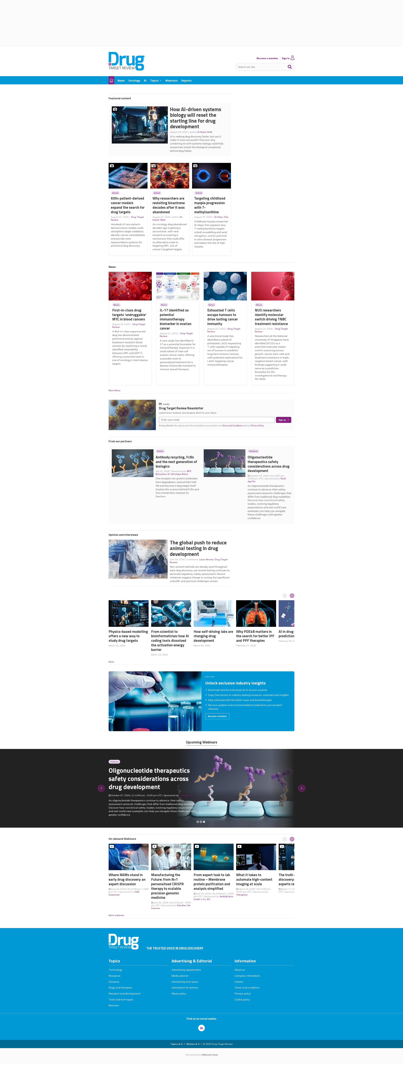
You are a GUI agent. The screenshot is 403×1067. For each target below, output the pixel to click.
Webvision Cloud (210, 1054)
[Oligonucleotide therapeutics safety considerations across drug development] (204, 822)
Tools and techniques (121, 999)
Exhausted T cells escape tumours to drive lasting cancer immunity (222, 316)
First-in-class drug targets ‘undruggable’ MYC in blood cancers (129, 314)
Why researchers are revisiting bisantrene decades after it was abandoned (169, 205)
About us (240, 969)
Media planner (180, 975)
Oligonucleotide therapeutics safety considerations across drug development (268, 463)
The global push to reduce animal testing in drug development (198, 548)
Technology (115, 969)
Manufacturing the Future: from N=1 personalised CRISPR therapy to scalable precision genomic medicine (167, 886)
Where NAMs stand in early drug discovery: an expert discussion (127, 879)
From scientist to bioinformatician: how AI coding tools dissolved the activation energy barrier (170, 640)
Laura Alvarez (206, 559)
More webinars (116, 915)
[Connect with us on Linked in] (201, 1028)
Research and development (125, 993)
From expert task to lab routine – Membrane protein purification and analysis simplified (212, 881)
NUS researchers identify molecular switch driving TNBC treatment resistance (271, 316)
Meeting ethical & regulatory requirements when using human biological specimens (149, 780)
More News (114, 390)
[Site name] (126, 69)
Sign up (282, 420)
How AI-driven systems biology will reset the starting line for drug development (195, 117)
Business (114, 1005)
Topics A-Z (176, 1044)
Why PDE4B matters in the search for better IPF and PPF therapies (255, 636)
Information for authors (185, 987)
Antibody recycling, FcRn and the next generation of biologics (176, 461)
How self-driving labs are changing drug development (213, 636)
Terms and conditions (247, 987)
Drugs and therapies (120, 987)
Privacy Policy (257, 425)
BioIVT (185, 797)
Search (289, 66)
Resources (114, 975)
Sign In (285, 58)
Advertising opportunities (186, 969)
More (111, 661)
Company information (247, 975)
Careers (239, 981)
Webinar (253, 451)
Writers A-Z (192, 1044)
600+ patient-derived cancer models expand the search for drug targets (128, 205)
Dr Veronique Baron (178, 474)
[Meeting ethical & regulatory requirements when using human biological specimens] (198, 822)
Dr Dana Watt (204, 132)
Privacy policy (243, 993)
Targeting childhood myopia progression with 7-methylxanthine (209, 205)
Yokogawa (241, 894)
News (116, 304)
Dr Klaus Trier (221, 217)
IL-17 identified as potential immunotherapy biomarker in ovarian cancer (175, 319)
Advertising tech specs (185, 981)
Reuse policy (179, 993)
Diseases (114, 981)
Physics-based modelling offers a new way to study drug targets (128, 636)
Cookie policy (242, 999)
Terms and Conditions (232, 425)
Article (115, 193)
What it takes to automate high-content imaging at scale (254, 879)
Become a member (267, 58)
